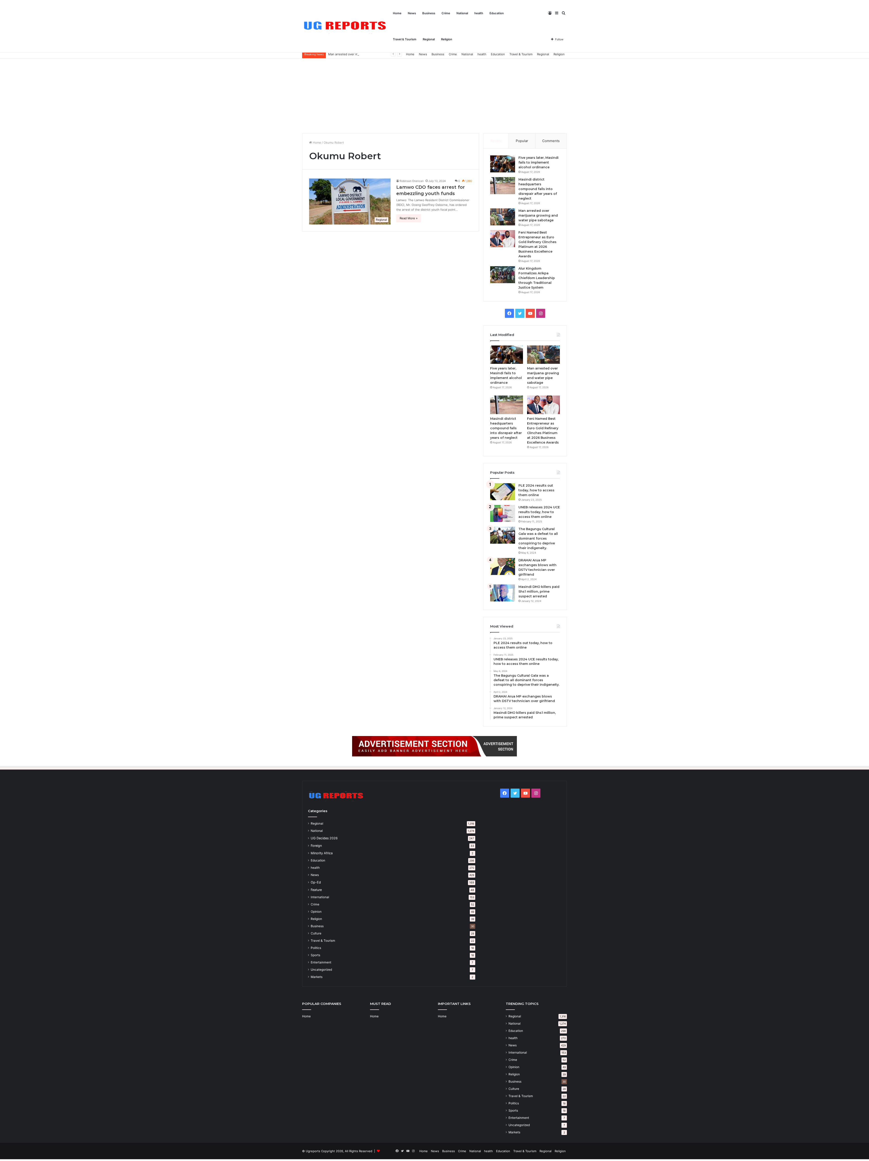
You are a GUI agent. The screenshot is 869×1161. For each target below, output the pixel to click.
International (320, 897)
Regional (429, 39)
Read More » (409, 218)
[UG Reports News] (346, 26)
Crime (446, 13)
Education (496, 13)
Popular (522, 141)
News (412, 13)
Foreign (316, 845)
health (478, 13)
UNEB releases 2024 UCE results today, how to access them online (539, 512)
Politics (316, 948)
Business (428, 13)
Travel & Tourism (404, 39)
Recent (496, 141)
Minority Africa (322, 853)
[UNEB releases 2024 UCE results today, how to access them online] (502, 513)
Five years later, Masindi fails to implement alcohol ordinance (538, 162)
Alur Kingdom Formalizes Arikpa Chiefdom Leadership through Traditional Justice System (536, 278)
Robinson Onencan (412, 181)
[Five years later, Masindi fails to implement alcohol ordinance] (502, 163)
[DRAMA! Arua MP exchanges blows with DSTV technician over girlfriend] (502, 566)
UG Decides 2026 (324, 838)
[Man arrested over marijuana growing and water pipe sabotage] (502, 216)
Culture (316, 933)
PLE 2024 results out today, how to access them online (536, 490)
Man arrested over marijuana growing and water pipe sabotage (372, 54)
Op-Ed (316, 882)
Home (397, 13)
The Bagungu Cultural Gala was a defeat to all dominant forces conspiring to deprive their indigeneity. (538, 538)
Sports (315, 955)
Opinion (316, 911)
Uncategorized (321, 969)
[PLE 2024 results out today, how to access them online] (502, 491)
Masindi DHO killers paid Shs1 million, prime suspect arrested (538, 591)
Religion (446, 39)
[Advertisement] (434, 94)
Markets (316, 977)
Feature (316, 890)
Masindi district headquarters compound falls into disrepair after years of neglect (537, 188)
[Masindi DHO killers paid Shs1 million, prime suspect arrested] (502, 592)
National (462, 13)
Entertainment (321, 962)
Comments (551, 141)
